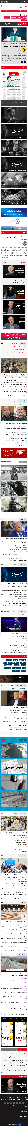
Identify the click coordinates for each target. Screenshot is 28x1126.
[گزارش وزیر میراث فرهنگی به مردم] (14, 698)
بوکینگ (24, 668)
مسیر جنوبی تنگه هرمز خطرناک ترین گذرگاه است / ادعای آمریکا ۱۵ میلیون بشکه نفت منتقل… (14, 542)
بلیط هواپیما (23, 663)
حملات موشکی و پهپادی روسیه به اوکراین (17, 549)
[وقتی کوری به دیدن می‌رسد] (14, 148)
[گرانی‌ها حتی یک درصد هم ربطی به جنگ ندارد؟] (14, 823)
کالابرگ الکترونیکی (15, 17)
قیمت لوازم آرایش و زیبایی (13, 663)
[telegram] (17, 1103)
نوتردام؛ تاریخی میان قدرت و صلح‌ (19, 840)
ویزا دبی (15, 660)
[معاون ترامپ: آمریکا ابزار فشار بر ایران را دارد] (14, 115)
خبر (9, 461)
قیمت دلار (24, 17)
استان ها (21, 954)
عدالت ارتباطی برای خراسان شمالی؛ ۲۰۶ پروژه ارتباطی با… (14, 892)
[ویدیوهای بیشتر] (4, 262)
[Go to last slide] (2, 87)
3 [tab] (22, 105)
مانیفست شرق (24, 1114)
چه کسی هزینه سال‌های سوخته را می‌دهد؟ (17, 583)
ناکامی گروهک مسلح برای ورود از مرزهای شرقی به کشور (14, 375)
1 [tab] (26, 105)
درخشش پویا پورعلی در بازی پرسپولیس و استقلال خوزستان (13, 652)
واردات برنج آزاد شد (22, 599)
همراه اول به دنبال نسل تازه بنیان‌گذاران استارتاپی (15, 883)
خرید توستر (23, 670)
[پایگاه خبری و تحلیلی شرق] (23, 6)
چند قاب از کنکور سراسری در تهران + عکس (18, 1054)
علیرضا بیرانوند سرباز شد (21, 643)
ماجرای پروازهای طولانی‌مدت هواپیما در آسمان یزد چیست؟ (13, 1014)
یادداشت (23, 1018)
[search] (2, 1)
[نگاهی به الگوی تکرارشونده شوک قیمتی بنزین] (11, 1038)
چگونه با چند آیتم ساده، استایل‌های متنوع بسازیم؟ (15, 950)
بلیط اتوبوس (16, 665)
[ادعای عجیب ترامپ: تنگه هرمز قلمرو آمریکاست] (14, 529)
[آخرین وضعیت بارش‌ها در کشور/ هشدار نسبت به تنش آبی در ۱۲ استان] (14, 799)
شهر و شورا (14, 343)
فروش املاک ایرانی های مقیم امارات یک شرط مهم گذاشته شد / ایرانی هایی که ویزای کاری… (14, 591)
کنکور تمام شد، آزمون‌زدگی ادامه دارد (18, 835)
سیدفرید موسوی (5, 1026)
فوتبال (14, 611)
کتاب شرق (5, 11)
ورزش (22, 611)
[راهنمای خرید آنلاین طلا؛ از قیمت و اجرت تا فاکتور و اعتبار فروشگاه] (14, 912)
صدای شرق (3, 1099)
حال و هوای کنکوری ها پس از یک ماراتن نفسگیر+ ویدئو (14, 377)
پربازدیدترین (14, 1050)
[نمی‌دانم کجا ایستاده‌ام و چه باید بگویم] (14, 34)
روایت (14, 1099)
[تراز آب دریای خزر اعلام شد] (14, 750)
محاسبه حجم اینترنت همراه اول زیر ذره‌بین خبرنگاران (15, 874)
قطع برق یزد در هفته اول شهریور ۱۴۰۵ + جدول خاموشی (14, 601)
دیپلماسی (22, 404)
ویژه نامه (23, 1020)
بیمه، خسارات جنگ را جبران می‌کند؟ (18, 847)
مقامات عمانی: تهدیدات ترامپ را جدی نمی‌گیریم (16, 440)
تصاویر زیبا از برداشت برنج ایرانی (19, 984)
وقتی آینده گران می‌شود (5, 1023)
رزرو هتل (4, 663)
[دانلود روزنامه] (2, 102)
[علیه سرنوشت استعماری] (14, 1085)
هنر (12, 685)
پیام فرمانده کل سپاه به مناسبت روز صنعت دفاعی (16, 423)
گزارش (3, 461)
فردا (23, 813)
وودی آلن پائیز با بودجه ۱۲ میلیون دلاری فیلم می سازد (14, 715)
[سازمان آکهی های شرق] (14, 336)
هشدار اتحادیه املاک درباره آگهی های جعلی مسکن (15, 382)
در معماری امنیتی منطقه (21, 547)
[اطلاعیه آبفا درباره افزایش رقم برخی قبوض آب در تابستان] (14, 766)
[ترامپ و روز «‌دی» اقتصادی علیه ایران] (14, 180)
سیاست (22, 401)
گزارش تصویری (23, 1076)
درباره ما (25, 1109)
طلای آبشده (23, 665)
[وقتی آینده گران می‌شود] (11, 1023)
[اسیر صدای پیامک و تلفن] (14, 131)
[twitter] (14, 1103)
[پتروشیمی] (14, 228)
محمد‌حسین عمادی (17, 243)
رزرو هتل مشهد (9, 660)
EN (7, 1)
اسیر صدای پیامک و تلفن (21, 138)
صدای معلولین (22, 678)
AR (4, 1)
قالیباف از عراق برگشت (21, 426)
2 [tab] (24, 105)
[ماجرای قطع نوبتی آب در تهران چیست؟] (14, 782)
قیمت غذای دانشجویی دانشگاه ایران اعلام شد (16, 389)
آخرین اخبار (22, 1050)
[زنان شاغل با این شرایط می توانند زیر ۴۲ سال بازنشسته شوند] (14, 488)
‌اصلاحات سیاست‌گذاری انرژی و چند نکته (18, 170)
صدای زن (23, 462)
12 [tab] (5, 105)
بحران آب (23, 740)
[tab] (23, 343)
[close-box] (2, 23)
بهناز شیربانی (18, 49)
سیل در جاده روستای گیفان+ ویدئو (19, 975)
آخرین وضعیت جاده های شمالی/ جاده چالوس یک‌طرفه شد (13, 384)
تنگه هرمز (24, 20)
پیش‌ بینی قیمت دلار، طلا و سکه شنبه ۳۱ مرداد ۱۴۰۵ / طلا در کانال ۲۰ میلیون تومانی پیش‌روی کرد (14, 202)
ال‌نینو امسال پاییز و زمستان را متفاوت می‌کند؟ (17, 1070)
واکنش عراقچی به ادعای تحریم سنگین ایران (17, 438)
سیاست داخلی (12, 401)
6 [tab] (17, 105)
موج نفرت (24, 851)
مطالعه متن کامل (4, 257)
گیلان (26, 982)
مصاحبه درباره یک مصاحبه (20, 849)
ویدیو (23, 262)
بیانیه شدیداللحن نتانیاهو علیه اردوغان (18, 560)
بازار (23, 902)
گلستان (25, 1006)
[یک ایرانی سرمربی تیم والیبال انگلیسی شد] (14, 624)
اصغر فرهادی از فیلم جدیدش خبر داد (18, 727)
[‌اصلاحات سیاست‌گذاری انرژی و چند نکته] (14, 164)
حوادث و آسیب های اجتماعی (18, 346)
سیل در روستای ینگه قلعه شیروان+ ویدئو (17, 980)
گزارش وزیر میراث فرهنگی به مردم (19, 707)
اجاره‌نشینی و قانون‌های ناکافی (18, 1037)
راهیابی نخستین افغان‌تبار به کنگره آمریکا (17, 545)
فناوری (22, 855)
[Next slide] (25, 62)
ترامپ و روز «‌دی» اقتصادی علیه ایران (18, 187)
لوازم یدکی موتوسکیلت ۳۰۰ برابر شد (18, 596)
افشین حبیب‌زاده (5, 1035)
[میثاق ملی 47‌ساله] (25, 1031)
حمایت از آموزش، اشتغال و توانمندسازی (17, 886)
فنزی (17, 1020)
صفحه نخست (25, 1097)
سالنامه (11, 1018)
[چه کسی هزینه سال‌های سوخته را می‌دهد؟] (14, 574)
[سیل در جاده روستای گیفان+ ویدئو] (14, 964)
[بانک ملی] (14, 221)
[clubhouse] (8, 1103)
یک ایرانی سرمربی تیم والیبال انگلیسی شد (18, 633)
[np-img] (14, 87)
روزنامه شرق (23, 11)
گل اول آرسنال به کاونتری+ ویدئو (19, 638)
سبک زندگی (22, 688)
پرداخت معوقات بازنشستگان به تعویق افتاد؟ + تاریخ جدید (13, 594)
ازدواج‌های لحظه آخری (21, 842)
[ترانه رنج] (14, 322)
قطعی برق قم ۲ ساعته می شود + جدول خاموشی (15, 992)
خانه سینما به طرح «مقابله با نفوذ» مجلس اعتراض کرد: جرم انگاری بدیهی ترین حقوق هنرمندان (14, 718)
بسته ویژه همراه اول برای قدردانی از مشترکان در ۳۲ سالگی (13, 898)
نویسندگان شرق (23, 1116)
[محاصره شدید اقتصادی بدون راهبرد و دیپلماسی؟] (24, 243)
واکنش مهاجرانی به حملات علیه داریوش (17, 725)
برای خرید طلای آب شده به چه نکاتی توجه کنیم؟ (15, 934)
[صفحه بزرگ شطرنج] (25, 1023)
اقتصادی (25, 991)
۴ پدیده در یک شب (22, 844)
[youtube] (5, 1103)
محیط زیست (22, 353)
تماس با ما (25, 1106)
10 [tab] (10, 105)
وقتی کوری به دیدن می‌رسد (21, 154)
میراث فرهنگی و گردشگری (18, 349)
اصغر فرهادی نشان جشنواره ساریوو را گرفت (17, 712)
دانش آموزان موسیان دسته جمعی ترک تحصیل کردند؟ (14, 387)
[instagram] (20, 1103)
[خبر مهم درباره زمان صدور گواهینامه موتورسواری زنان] (14, 504)
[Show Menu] (2, 5)
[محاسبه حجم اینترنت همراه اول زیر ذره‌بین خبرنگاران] (14, 865)
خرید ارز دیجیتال (22, 660)
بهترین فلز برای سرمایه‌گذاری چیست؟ (18, 936)
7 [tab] (15, 105)
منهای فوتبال (6, 611)
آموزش (6, 353)
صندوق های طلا (16, 670)
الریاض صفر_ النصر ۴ (21, 647)
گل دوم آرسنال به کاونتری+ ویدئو (19, 636)
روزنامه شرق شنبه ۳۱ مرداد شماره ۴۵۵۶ (17, 102)
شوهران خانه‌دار (22, 838)
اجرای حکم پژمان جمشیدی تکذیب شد (18, 729)
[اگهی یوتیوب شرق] (14, 453)
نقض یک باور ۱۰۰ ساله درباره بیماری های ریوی (16, 380)
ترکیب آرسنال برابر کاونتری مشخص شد (17, 645)
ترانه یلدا (20, 1040)
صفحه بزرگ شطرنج (19, 1023)
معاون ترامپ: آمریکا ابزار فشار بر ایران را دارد (17, 122)
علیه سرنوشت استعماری (18, 283)
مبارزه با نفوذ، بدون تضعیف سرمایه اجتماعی (5, 1032)
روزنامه (23, 356)
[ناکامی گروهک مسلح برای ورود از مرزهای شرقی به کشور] (14, 365)
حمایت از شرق (24, 1111)
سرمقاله (25, 232)
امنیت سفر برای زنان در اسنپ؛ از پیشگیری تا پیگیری (15, 877)
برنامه (17, 1018)
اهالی (5, 1018)
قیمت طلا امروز (7, 668)
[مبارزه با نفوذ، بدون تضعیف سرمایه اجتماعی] (11, 1031)
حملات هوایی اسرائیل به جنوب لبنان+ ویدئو (17, 558)
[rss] (23, 1103)
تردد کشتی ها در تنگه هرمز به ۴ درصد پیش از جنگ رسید (14, 443)
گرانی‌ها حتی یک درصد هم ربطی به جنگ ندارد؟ (16, 832)
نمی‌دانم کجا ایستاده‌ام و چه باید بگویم (14, 46)
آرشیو (2, 67)
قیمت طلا (7, 17)
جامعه (22, 343)
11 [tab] (7, 105)
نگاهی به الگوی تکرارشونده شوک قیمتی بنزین (5, 1039)
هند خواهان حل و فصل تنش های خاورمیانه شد (16, 432)
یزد (26, 1012)
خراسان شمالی (23, 973)
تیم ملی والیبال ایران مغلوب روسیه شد (18, 650)
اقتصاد (22, 564)
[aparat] (11, 1103)
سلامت (13, 353)
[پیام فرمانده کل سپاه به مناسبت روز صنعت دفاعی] (14, 413)
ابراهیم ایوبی (19, 1033)
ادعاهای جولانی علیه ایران (20, 445)
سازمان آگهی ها (23, 1119)
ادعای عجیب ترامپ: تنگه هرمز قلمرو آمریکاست (16, 538)
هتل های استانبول (8, 665)
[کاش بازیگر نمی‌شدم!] (14, 292)
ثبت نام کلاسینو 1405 (16, 668)
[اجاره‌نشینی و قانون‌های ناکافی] (25, 1038)
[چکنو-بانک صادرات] (14, 212)
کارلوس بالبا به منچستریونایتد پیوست (18, 641)
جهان (15, 404)
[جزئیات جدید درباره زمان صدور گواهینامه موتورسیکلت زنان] (14, 472)
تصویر (9, 1099)
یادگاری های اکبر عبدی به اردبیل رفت (18, 710)
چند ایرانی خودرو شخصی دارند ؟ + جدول (17, 603)
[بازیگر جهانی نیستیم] (14, 307)
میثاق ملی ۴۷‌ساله (20, 1031)
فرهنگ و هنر (20, 685)
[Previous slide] (22, 62)
